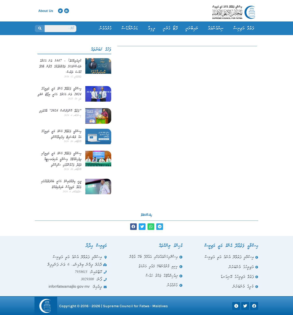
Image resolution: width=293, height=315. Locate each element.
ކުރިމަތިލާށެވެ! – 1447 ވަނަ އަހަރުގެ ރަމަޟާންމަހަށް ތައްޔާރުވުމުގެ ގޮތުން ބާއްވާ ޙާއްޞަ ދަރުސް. (60, 66)
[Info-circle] (236, 306)
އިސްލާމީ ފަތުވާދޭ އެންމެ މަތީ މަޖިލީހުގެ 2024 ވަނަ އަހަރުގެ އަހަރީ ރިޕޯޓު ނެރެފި (59, 91)
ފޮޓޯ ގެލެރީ (170, 28)
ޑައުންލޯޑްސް (130, 28)
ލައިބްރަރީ (192, 28)
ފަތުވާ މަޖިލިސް (243, 28)
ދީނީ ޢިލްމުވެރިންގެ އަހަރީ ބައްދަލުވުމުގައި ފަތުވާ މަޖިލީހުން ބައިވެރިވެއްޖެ (61, 184)
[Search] (40, 28)
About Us (45, 11)
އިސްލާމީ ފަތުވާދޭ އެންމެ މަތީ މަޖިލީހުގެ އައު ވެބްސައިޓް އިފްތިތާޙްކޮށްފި (61, 134)
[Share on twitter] (142, 226)
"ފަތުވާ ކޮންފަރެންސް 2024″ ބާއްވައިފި (60, 111)
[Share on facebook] (133, 226)
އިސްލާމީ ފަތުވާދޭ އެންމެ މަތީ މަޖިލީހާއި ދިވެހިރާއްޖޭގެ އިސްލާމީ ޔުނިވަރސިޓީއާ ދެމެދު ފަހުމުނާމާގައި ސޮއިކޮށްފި (61, 159)
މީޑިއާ (151, 28)
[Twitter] (60, 10)
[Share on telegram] (159, 226)
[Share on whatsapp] (150, 226)
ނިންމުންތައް (215, 28)
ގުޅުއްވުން (105, 28)
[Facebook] (66, 10)
